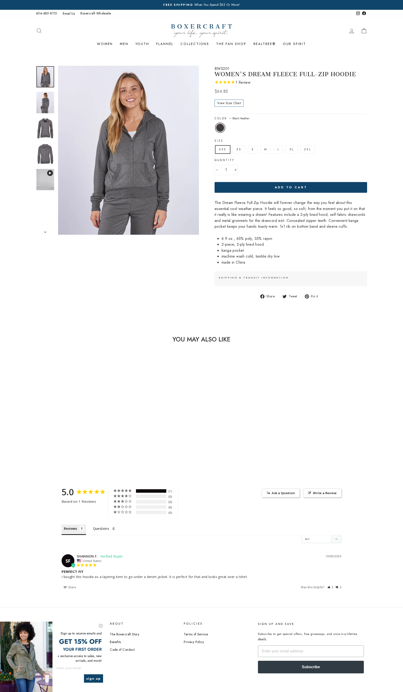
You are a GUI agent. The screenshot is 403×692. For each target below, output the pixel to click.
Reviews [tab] (70, 528)
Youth (142, 43)
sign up (93, 678)
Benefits (115, 642)
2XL (307, 149)
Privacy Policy (194, 642)
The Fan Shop (231, 43)
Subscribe (311, 667)
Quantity (225, 160)
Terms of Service (196, 634)
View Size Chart (229, 103)
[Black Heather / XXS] (70, 444)
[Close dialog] (100, 625)
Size (219, 141)
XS (238, 149)
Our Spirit (294, 43)
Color (232, 118)
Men (124, 43)
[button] (331, 587)
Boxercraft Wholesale (95, 13)
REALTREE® (265, 43)
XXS (222, 149)
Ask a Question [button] (283, 493)
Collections (195, 43)
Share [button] (71, 587)
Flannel (165, 43)
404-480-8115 (46, 13)
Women (105, 43)
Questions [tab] (101, 528)
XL (292, 149)
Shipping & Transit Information (254, 277)
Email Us (69, 13)
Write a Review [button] (325, 493)
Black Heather (220, 127)
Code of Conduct (122, 649)
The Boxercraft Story (124, 634)
